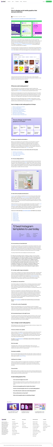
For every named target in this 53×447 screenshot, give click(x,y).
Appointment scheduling (36, 431)
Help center (24, 423)
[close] (52, 445)
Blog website (35, 434)
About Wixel (24, 426)
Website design (35, 423)
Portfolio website (35, 433)
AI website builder (35, 427)
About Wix (44, 421)
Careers (44, 430)
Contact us (44, 423)
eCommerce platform (36, 426)
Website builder (35, 421)
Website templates (36, 424)
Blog (23, 421)
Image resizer (14, 427)
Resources (25, 1)
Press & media (45, 424)
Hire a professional (25, 427)
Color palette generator (15, 433)
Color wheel (14, 434)
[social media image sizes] (40, 406)
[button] (26, 380)
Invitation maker (14, 431)
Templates (17, 1)
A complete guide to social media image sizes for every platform (40, 412)
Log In (44, 1)
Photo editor (14, 424)
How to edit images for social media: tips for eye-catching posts (13, 412)
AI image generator (15, 423)
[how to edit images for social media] (13, 406)
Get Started (49, 1)
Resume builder (14, 430)
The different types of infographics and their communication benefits (25, 412)
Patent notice (45, 427)
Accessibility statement (46, 426)
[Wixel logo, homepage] (3, 1)
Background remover (15, 426)
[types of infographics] (26, 406)
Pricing (21, 1)
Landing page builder (36, 430)
